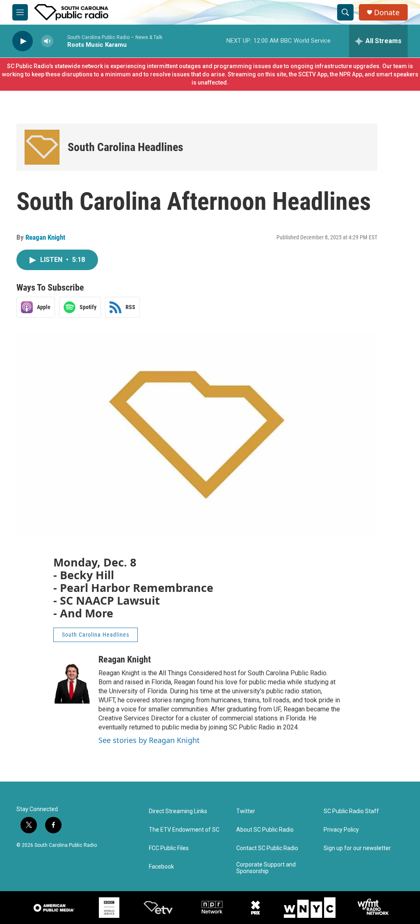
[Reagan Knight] (71, 679)
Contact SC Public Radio (267, 848)
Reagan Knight (45, 237)
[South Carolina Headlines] (42, 147)
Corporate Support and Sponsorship (266, 868)
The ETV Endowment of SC (184, 830)
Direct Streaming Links (178, 811)
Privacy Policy (341, 830)
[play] (22, 41)
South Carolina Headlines (125, 147)
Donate (386, 12)
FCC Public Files (169, 848)
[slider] (60, 41)
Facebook (161, 867)
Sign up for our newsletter (357, 848)
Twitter (245, 811)
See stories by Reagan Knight (149, 740)
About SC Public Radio (265, 830)
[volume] (47, 41)
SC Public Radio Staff (351, 811)
